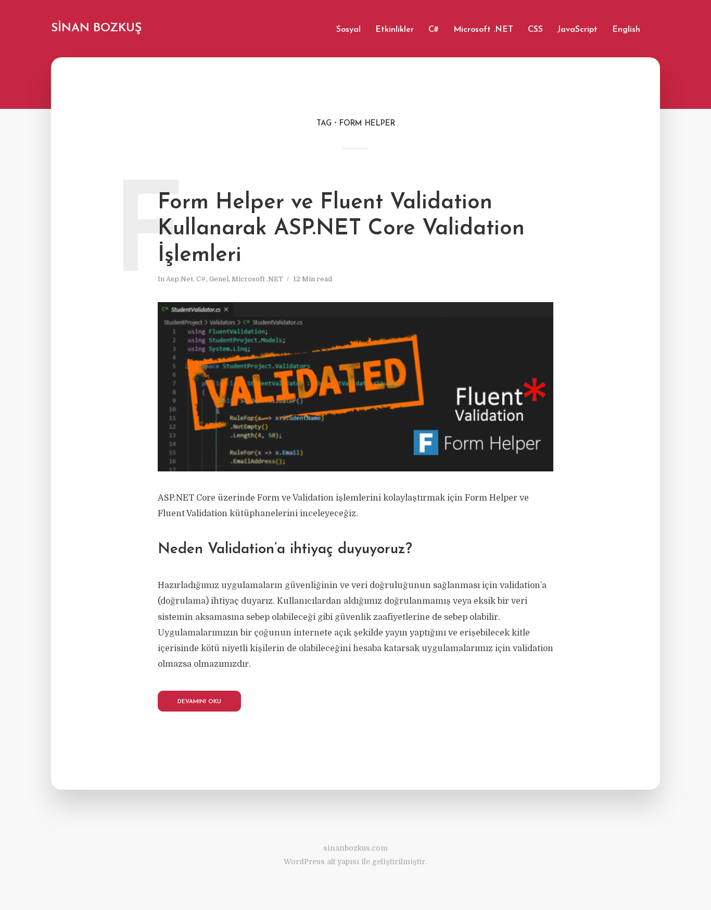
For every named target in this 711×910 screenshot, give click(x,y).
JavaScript (577, 30)
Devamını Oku (199, 702)
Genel (218, 279)
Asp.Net (179, 279)
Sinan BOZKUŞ (96, 28)
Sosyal (348, 30)
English (626, 30)
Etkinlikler (394, 30)
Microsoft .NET (483, 30)
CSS (535, 30)
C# (433, 30)
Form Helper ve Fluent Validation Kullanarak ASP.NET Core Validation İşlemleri (341, 229)
